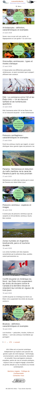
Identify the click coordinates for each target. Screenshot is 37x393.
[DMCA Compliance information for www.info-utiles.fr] (18, 382)
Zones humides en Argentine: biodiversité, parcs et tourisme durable (16, 243)
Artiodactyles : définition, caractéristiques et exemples (15, 28)
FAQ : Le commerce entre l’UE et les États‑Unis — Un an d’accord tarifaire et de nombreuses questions (18, 100)
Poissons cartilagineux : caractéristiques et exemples (15, 136)
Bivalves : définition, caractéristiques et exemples (15, 325)
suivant (16, 342)
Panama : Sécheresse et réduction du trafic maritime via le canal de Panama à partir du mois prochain (18, 171)
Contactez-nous (18, 375)
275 (10, 342)
